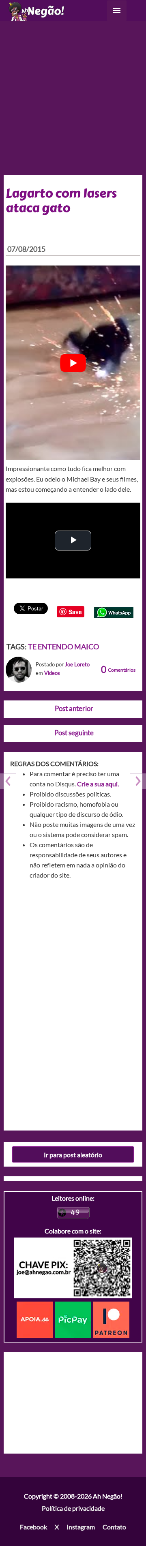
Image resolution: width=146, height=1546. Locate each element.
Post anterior (74, 708)
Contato (114, 1527)
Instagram (81, 1527)
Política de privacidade (73, 1508)
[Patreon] (111, 1319)
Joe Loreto (77, 664)
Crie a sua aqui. (98, 784)
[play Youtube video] (73, 363)
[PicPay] (74, 1319)
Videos (52, 673)
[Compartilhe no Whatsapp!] (113, 611)
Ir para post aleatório (73, 1154)
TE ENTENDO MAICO (63, 646)
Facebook (33, 1527)
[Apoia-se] (36, 1319)
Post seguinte (74, 732)
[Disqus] (73, 1002)
